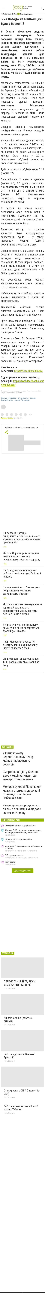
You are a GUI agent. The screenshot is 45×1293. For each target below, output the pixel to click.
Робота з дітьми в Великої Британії (19, 1056)
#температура (23, 398)
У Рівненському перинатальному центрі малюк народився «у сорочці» (18, 758)
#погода (4, 398)
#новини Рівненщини (22, 400)
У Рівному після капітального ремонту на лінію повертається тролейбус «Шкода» (21, 628)
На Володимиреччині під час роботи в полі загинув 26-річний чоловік (22, 573)
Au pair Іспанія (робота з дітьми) (18, 1019)
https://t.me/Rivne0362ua (28, 371)
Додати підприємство (22, 871)
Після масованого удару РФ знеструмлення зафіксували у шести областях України (20, 645)
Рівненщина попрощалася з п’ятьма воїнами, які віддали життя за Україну (22, 809)
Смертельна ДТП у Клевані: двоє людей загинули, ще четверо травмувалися (21, 775)
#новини (33, 398)
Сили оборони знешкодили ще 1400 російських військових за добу (21, 662)
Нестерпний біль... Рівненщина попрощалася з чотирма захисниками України (21, 590)
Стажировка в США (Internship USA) (21, 1092)
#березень (12, 398)
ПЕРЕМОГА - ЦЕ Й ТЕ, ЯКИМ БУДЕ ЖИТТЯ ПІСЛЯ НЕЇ (19, 983)
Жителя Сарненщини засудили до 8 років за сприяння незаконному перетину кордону (21, 556)
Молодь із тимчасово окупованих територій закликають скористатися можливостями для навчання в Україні (22, 609)
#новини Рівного (7, 400)
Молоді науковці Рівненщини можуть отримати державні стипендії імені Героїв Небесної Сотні (22, 792)
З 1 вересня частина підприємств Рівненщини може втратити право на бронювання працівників (21, 537)
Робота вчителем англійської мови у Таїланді (21, 1108)
